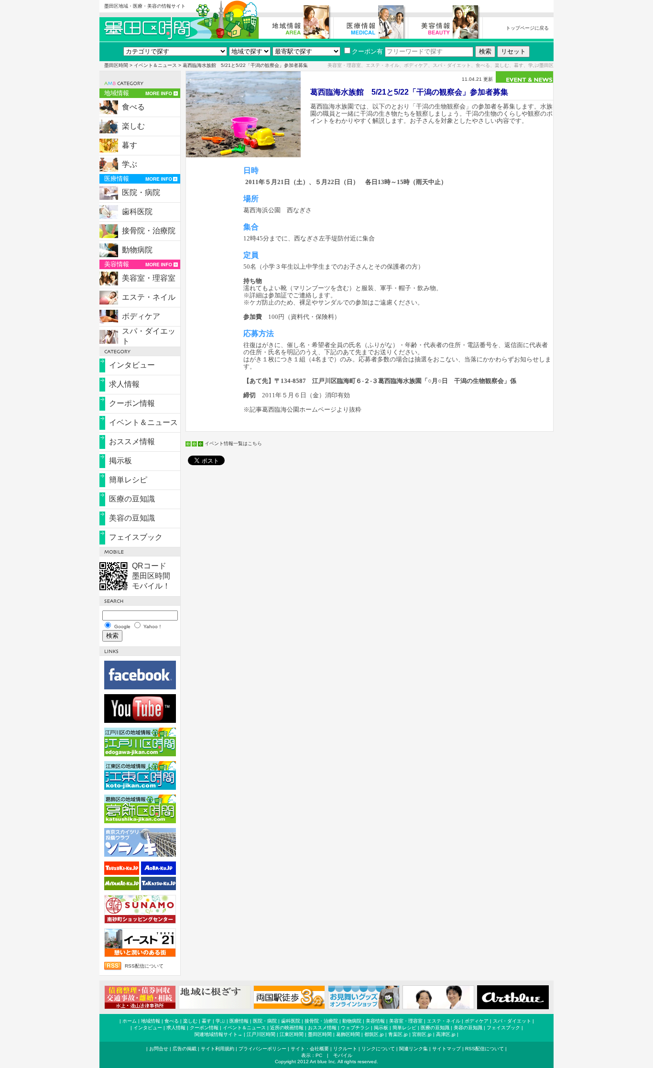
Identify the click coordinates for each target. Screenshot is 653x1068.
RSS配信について (144, 966)
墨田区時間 (116, 65)
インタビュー (132, 365)
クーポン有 (367, 51)
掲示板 (120, 461)
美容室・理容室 (148, 278)
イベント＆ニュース (155, 65)
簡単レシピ (128, 480)
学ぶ (129, 164)
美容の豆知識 (132, 518)
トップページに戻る (527, 28)
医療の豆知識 (132, 499)
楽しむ (133, 126)
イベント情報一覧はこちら (233, 443)
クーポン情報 (132, 403)
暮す (129, 145)
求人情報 (124, 384)
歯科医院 (137, 211)
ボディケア (141, 316)
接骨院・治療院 (148, 231)
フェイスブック (136, 537)
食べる (133, 107)
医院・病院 (141, 192)
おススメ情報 (132, 441)
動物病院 (137, 250)
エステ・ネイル (148, 297)
